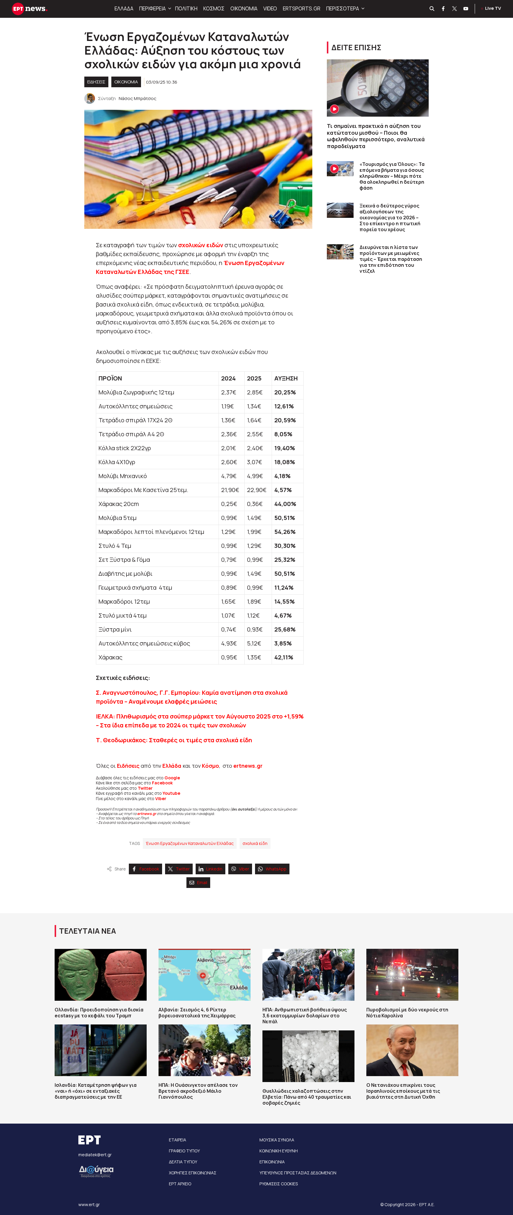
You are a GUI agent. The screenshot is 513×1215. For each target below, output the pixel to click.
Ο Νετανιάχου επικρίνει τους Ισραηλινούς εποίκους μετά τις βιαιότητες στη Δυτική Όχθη (403, 1091)
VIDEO (270, 8)
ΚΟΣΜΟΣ (213, 8)
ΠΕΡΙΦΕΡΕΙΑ (152, 8)
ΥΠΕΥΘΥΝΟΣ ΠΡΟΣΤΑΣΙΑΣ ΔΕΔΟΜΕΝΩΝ (297, 1173)
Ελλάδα (171, 765)
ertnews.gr (146, 813)
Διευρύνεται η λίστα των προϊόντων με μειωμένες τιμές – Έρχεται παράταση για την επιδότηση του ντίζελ (391, 259)
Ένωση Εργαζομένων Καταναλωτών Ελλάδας (190, 843)
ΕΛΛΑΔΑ (124, 8)
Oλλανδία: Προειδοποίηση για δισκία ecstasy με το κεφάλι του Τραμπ (99, 1012)
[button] (169, 8)
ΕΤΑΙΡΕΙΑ (177, 1140)
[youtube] (466, 8)
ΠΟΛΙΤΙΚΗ (186, 8)
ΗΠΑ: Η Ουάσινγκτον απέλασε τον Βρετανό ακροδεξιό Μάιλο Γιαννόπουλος (198, 1091)
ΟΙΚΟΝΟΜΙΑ (243, 8)
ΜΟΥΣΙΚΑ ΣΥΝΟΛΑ (276, 1140)
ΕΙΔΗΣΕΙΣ (96, 82)
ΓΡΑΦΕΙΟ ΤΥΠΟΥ (184, 1151)
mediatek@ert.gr (95, 1154)
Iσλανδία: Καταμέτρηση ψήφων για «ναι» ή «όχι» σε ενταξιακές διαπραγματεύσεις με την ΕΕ (96, 1091)
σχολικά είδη (255, 843)
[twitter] (454, 8)
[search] (432, 8)
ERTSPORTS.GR (301, 8)
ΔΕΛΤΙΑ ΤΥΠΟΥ (183, 1162)
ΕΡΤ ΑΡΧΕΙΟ (180, 1184)
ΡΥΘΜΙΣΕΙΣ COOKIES (278, 1184)
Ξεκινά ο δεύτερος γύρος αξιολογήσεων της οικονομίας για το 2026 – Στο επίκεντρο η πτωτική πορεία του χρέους (390, 217)
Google (172, 778)
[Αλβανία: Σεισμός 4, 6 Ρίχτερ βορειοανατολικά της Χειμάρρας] (205, 974)
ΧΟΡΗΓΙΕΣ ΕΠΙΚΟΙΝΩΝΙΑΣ (192, 1173)
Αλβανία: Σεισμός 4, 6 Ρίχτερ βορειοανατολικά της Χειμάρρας (197, 1012)
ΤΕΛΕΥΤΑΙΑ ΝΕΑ (87, 931)
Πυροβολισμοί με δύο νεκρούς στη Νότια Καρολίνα (407, 1012)
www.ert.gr (89, 1204)
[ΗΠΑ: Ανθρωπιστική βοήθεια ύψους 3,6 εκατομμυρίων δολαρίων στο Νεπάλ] (308, 974)
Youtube (171, 793)
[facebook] (443, 8)
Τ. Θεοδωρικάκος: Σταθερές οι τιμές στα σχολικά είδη (174, 740)
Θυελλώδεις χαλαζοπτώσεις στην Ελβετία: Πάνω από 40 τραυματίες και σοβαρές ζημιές (306, 1097)
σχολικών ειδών (200, 245)
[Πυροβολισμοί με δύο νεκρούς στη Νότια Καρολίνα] (412, 974)
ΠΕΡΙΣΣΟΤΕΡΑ (342, 8)
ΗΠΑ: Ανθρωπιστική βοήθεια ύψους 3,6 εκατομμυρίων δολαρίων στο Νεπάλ (304, 1015)
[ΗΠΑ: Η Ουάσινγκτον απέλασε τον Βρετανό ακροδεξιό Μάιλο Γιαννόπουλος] (205, 1050)
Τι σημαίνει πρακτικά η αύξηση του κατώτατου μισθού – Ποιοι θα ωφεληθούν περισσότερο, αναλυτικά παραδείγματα (376, 136)
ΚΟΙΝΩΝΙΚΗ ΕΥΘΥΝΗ (278, 1151)
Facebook (162, 783)
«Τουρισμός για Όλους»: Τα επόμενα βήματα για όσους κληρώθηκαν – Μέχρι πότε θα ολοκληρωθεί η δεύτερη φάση (392, 176)
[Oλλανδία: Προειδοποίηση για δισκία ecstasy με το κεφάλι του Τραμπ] (101, 974)
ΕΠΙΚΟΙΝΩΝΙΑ (272, 1162)
